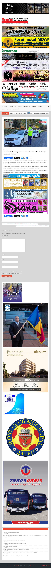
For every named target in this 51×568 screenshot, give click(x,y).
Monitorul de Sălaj (6, 154)
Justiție (40, 106)
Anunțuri (9, 109)
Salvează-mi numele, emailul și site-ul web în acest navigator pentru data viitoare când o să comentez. (12, 272)
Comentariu (4, 238)
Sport (3, 109)
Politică (20, 106)
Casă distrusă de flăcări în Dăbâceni (10, 546)
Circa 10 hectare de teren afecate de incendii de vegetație (22, 113)
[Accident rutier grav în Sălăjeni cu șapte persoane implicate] (37, 113)
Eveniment (5, 106)
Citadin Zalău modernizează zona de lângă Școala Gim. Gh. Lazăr (15, 555)
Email (3, 259)
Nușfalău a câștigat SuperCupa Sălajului (11, 532)
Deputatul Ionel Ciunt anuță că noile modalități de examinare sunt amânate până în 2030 (20, 552)
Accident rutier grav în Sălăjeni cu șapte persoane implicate (14, 543)
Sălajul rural (27, 106)
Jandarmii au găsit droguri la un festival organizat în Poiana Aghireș (16, 549)
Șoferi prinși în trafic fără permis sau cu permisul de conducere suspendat (31, 225)
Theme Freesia (33, 565)
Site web (3, 265)
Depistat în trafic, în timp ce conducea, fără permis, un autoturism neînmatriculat (21, 223)
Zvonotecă (16, 109)
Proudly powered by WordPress (14, 565)
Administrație (12, 106)
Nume (3, 254)
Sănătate (34, 106)
